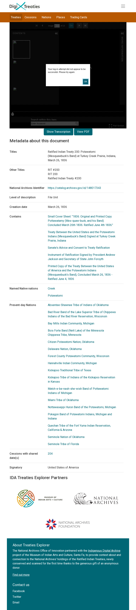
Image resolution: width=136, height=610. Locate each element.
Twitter (17, 596)
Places (60, 17)
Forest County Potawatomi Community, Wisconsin (78, 356)
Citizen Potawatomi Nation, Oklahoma (71, 342)
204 (50, 453)
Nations (46, 17)
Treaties (16, 17)
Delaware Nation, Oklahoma (65, 349)
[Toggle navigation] (123, 6)
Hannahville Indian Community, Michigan (72, 363)
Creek (51, 288)
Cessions (30, 17)
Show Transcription (58, 131)
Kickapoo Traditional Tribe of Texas (69, 370)
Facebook (19, 591)
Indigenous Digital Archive (104, 550)
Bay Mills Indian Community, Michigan (71, 323)
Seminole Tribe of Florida (63, 444)
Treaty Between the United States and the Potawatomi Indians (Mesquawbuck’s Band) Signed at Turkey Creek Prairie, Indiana (81, 236)
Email (16, 602)
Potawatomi (55, 295)
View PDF (83, 131)
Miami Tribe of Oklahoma (63, 400)
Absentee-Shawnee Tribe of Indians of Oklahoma (78, 305)
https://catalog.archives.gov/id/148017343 (74, 188)
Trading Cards (78, 17)
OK (85, 81)
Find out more (21, 574)
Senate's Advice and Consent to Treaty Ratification (79, 247)
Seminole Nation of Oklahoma (66, 437)
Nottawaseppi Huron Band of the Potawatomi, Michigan (82, 407)
